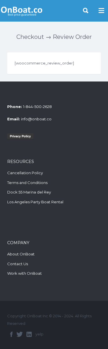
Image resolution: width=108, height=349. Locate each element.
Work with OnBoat (24, 273)
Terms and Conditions (27, 182)
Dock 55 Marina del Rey (29, 192)
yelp (39, 334)
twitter (19, 334)
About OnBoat (21, 254)
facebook (11, 334)
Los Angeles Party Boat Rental (35, 202)
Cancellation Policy (25, 172)
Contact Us (17, 263)
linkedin (29, 334)
